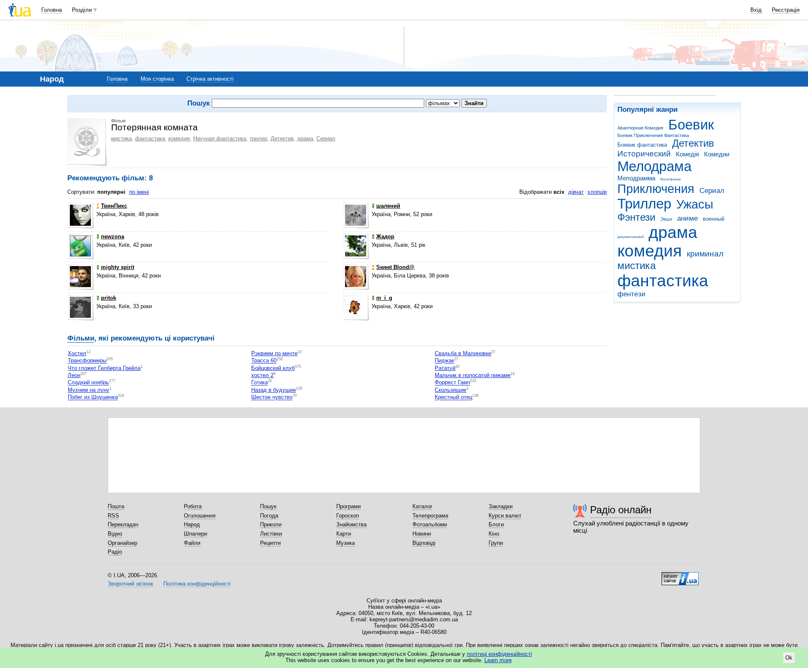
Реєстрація (786, 10)
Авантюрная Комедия (640, 127)
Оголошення (199, 515)
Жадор (385, 236)
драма (673, 232)
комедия (649, 251)
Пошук (268, 506)
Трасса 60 (263, 361)
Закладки (501, 506)
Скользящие (450, 390)
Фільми (80, 338)
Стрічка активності (210, 79)
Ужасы (694, 204)
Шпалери (195, 534)
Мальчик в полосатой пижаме (472, 375)
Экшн (666, 219)
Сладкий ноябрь (88, 383)
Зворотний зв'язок (130, 584)
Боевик (691, 124)
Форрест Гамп (452, 383)
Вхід (756, 10)
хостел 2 (262, 375)
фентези (631, 294)
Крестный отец (453, 397)
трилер (258, 138)
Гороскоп (347, 515)
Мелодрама (654, 166)
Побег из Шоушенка (93, 397)
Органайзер (122, 543)
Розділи (82, 10)
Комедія (687, 154)
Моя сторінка (157, 79)
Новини (421, 534)
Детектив (693, 143)
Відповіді (424, 543)
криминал (705, 253)
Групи (496, 543)
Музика (345, 543)
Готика (259, 383)
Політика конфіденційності (197, 584)
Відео (115, 534)
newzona (112, 236)
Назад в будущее (273, 390)
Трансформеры (87, 361)
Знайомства (351, 524)
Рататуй (445, 368)
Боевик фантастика (642, 145)
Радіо (115, 552)
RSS (113, 515)
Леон (74, 375)
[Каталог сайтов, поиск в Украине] (680, 575)
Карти (343, 534)
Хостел (77, 353)
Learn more (498, 660)
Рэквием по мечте (274, 353)
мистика (636, 265)
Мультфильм (670, 179)
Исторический (644, 153)
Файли (192, 543)
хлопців (597, 192)
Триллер (644, 203)
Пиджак (444, 361)
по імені (139, 192)
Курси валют (505, 515)
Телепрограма (430, 515)
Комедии (716, 154)
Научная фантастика (219, 138)
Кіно (494, 534)
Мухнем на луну (88, 390)
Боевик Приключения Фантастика (653, 135)
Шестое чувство (271, 397)
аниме (687, 218)
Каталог (422, 506)
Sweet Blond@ (395, 267)
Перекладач (123, 524)
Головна (51, 10)
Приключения (655, 188)
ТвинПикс (114, 206)
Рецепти (270, 543)
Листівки (271, 534)
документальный (630, 237)
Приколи (271, 524)
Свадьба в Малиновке (463, 353)
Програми (348, 506)
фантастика (662, 281)
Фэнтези (636, 217)
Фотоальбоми (429, 524)
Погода (269, 515)
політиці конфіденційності (499, 654)
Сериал (711, 191)
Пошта (116, 506)
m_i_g (384, 298)
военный (713, 219)
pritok (108, 298)
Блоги (496, 524)
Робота (193, 506)
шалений (388, 206)
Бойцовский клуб (273, 368)
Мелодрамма (636, 178)
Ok (788, 658)
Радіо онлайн (620, 509)
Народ (192, 524)
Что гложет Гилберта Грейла (104, 368)
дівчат (576, 192)
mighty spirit (117, 267)
